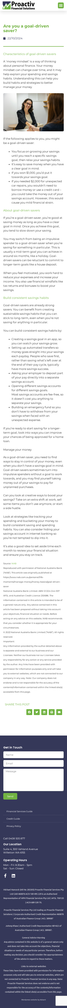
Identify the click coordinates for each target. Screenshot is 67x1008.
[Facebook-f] (5, 876)
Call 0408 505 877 (14, 838)
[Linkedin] (13, 876)
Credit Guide (13, 818)
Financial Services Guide (20, 811)
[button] (61, 5)
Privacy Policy (14, 826)
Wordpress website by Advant (33, 1000)
